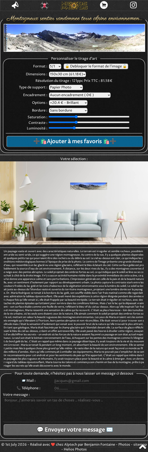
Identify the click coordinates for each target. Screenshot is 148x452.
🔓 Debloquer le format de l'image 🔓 (96, 66)
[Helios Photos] (74, 5)
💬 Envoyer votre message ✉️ (75, 430)
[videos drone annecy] (45, 5)
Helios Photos (75, 449)
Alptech (70, 444)
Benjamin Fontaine (99, 444)
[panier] (104, 5)
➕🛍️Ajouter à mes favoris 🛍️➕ (74, 141)
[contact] (15, 5)
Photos (124, 444)
